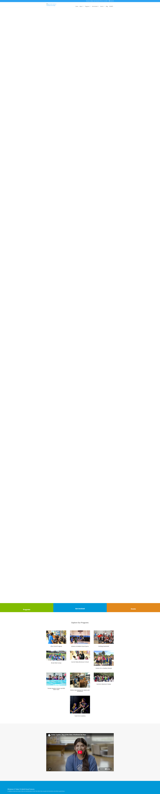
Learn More (21, 92)
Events (101, 6)
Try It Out (20, 52)
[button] (1, 287)
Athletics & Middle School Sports (80, 646)
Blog (107, 6)
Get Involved (94, 6)
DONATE (111, 6)
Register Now (21, 13)
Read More (20, 33)
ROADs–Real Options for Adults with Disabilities (80, 690)
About (81, 6)
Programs (87, 6)
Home (77, 6)
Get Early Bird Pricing (23, 126)
